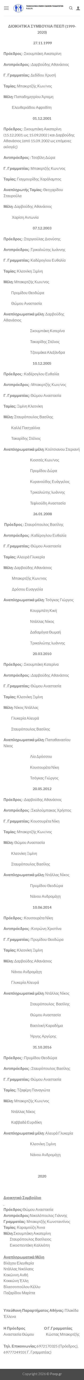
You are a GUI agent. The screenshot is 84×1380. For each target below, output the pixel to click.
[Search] (71, 8)
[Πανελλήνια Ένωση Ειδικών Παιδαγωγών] (39, 8)
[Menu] (6, 8)
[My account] (78, 8)
